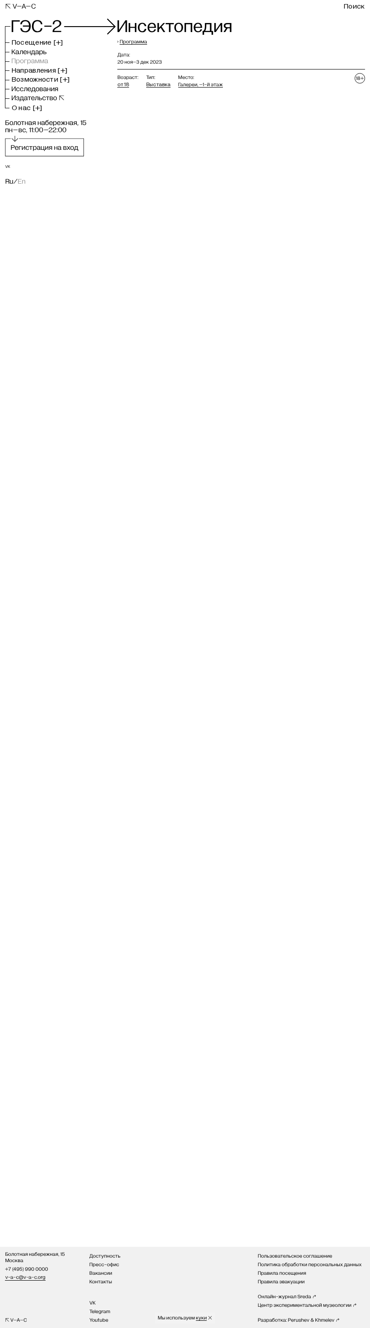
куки (201, 1317)
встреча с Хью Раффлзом (197, 144)
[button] (37, 42)
